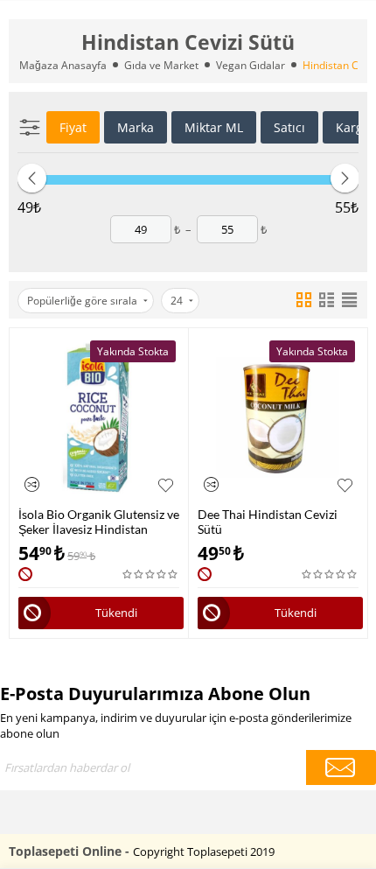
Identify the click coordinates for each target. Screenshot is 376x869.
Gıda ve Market (161, 65)
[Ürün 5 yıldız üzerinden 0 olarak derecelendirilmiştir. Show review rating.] (150, 574)
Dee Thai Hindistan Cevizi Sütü (268, 521)
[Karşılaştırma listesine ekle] (32, 484)
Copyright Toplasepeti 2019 (204, 851)
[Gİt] (341, 767)
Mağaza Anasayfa (63, 65)
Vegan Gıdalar (250, 65)
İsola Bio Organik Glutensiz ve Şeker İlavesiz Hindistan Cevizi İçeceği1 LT (98, 521)
